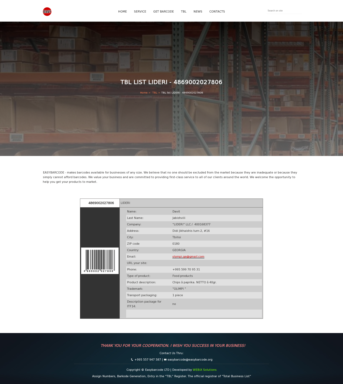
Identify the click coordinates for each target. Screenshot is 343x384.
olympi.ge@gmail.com (188, 256)
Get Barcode (163, 11)
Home (122, 11)
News (197, 11)
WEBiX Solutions (205, 369)
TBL (183, 11)
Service (140, 11)
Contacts (217, 11)
